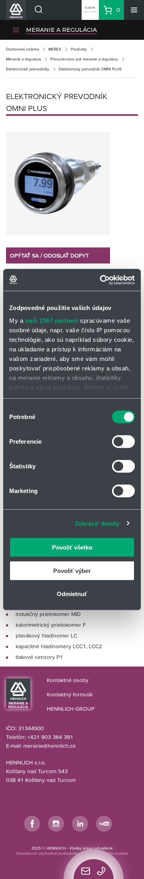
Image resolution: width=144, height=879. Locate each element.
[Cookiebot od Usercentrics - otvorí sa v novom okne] (101, 280)
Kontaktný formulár (70, 694)
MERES (54, 49)
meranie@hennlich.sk (49, 746)
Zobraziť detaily (97, 523)
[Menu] (134, 10)
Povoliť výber (72, 570)
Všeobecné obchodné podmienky (47, 853)
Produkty (79, 49)
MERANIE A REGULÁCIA (61, 29)
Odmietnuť (72, 594)
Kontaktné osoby (67, 680)
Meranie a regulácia (23, 59)
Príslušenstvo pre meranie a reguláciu (84, 59)
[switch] (123, 441)
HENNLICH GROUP (70, 709)
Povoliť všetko (72, 547)
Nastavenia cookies (111, 853)
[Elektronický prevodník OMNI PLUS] (58, 183)
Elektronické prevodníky (27, 69)
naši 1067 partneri (51, 320)
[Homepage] (18, 693)
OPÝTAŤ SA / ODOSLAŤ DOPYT (49, 255)
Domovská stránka (22, 49)
